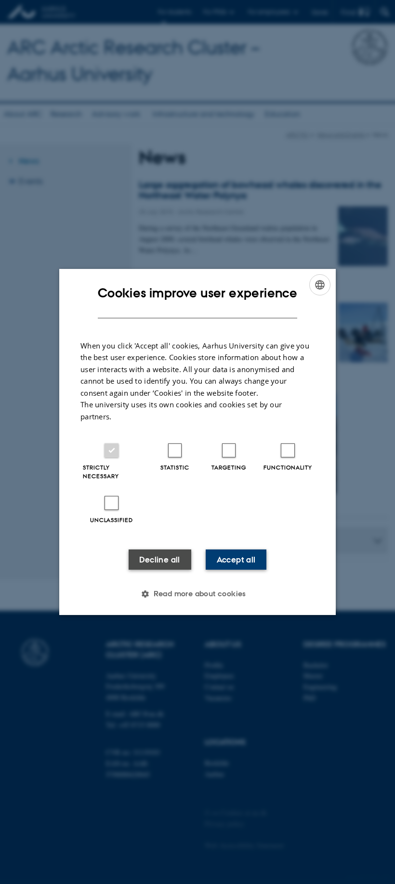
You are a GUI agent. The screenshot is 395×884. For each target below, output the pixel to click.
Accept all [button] (236, 559)
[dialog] (197, 442)
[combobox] (320, 285)
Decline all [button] (159, 559)
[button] (197, 594)
